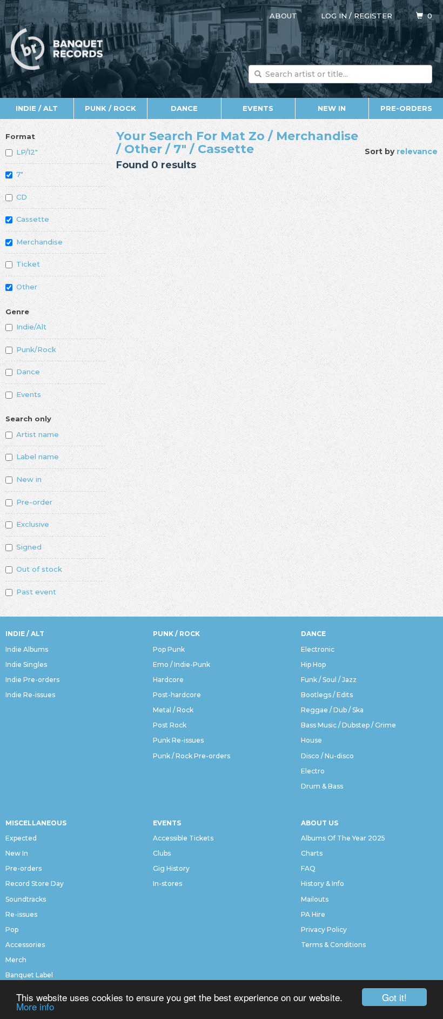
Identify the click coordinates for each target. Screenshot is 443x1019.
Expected (21, 838)
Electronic (317, 649)
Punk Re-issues (178, 740)
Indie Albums (26, 649)
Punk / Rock (110, 108)
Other (26, 286)
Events (258, 108)
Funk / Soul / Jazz (329, 680)
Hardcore (168, 680)
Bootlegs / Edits (327, 695)
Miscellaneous (35, 823)
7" (19, 174)
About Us (319, 823)
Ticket (28, 264)
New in (29, 479)
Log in (334, 15)
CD (21, 197)
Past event (36, 591)
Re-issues (21, 914)
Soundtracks (25, 899)
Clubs (162, 853)
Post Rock (169, 725)
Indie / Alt (37, 108)
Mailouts (314, 899)
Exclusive (32, 524)
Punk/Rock (36, 349)
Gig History (171, 868)
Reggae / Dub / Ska (332, 710)
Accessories (25, 945)
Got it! (394, 997)
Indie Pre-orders (32, 680)
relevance (417, 151)
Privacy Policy (324, 929)
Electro (313, 771)
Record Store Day (34, 883)
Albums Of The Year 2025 (343, 838)
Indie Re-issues (30, 695)
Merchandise (39, 241)
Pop (11, 929)
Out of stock (39, 569)
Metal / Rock (173, 710)
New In (332, 108)
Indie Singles (26, 664)
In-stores (167, 883)
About (283, 15)
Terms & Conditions (333, 945)
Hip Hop (313, 664)
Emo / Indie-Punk (181, 664)
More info (35, 1006)
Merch (15, 960)
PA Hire (313, 914)
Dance (184, 108)
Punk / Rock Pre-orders (191, 756)
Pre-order (34, 502)
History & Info (322, 883)
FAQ (308, 868)
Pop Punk (169, 649)
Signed (29, 546)
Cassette (32, 219)
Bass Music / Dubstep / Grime (348, 725)
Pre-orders (406, 108)
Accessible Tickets (183, 838)
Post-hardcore (177, 695)
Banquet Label (29, 975)
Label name (37, 456)
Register (373, 15)
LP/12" (27, 152)
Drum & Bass (322, 786)
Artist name (37, 434)
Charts (312, 853)
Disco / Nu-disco (327, 756)
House (311, 740)
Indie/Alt (31, 326)
